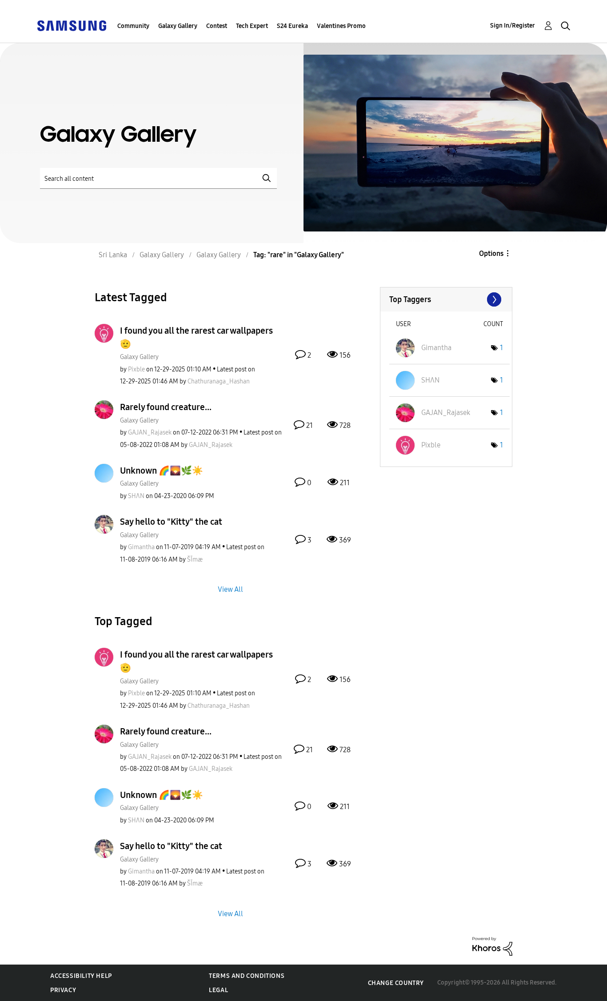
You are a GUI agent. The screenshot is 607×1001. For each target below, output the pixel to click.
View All (230, 589)
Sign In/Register (512, 25)
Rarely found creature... (166, 407)
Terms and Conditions (246, 976)
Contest (216, 26)
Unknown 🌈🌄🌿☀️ (161, 470)
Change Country (396, 983)
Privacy (63, 990)
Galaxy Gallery (177, 26)
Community (133, 26)
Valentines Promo (341, 26)
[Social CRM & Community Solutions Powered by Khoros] (492, 945)
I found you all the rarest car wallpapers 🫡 (196, 337)
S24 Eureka (292, 26)
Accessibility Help (81, 976)
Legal (218, 990)
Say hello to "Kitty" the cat (171, 521)
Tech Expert (252, 26)
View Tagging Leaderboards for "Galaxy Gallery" (446, 299)
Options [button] (491, 253)
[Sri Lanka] (71, 25)
